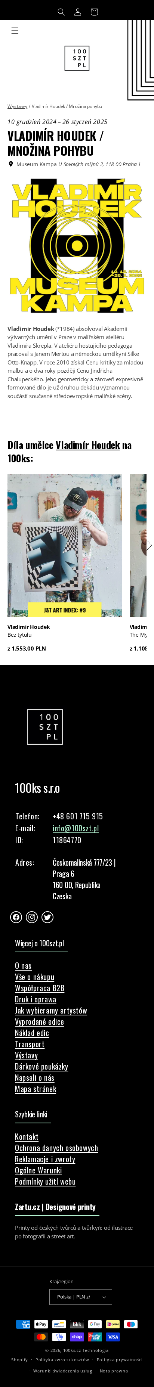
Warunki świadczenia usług (62, 1371)
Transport (29, 1043)
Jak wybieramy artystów (51, 1010)
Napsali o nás (35, 1077)
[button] (61, 12)
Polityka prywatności (120, 1359)
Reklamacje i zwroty (45, 1158)
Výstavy (26, 1055)
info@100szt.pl (76, 828)
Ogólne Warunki (38, 1170)
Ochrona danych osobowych (56, 1147)
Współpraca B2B (39, 987)
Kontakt (26, 1136)
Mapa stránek (35, 1088)
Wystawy (17, 106)
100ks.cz (72, 1350)
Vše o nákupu (34, 976)
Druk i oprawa (35, 999)
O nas (23, 965)
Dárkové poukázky (41, 1066)
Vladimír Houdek (88, 444)
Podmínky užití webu (45, 1181)
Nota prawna (114, 1371)
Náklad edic (32, 1032)
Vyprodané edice (39, 1021)
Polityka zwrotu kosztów (62, 1359)
